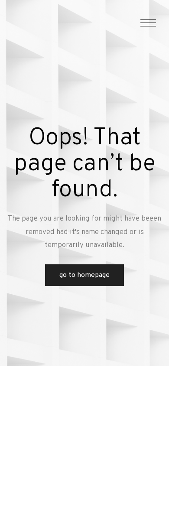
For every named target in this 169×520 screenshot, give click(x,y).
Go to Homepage (84, 275)
